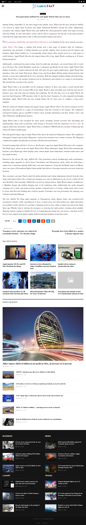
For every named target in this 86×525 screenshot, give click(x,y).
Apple (51, 24)
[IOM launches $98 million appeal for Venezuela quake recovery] (50, 445)
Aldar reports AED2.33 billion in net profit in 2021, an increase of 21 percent (37, 363)
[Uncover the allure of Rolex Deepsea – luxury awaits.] (8, 496)
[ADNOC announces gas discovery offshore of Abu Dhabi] (8, 375)
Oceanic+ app (75, 123)
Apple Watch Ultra (10, 47)
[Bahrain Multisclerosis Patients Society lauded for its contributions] (8, 422)
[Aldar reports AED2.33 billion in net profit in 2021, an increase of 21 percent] (43, 334)
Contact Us (45, 523)
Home (38, 523)
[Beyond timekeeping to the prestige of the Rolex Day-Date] (8, 508)
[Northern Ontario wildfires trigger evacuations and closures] (50, 457)
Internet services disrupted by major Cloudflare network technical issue (43, 266)
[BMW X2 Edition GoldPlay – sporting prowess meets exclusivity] (8, 410)
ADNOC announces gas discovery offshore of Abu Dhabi (35, 372)
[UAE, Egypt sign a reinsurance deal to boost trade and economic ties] (8, 398)
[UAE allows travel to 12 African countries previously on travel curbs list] (8, 386)
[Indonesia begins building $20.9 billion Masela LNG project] (8, 457)
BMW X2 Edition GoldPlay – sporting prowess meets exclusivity (38, 407)
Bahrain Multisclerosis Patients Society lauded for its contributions (39, 419)
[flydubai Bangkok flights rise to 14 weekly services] (50, 484)
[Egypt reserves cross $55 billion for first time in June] (8, 468)
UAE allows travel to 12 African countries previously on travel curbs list (41, 384)
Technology (42, 14)
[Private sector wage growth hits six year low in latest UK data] (8, 445)
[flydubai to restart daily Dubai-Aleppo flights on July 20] (50, 508)
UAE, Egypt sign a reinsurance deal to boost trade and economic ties (39, 395)
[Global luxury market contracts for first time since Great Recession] (8, 484)
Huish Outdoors (29, 145)
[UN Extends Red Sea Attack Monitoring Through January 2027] (50, 468)
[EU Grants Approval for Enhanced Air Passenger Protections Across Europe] (50, 496)
